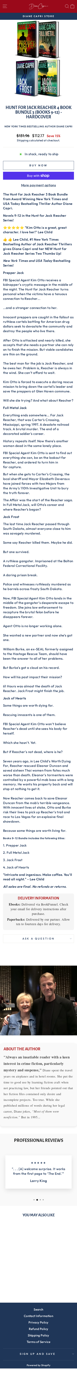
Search (38, 1309)
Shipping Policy (38, 1335)
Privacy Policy (38, 1322)
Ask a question (38, 938)
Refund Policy (38, 1329)
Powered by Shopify (38, 1365)
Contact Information (38, 1316)
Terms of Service (38, 1342)
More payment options (38, 185)
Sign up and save (38, 1354)
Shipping (23, 140)
